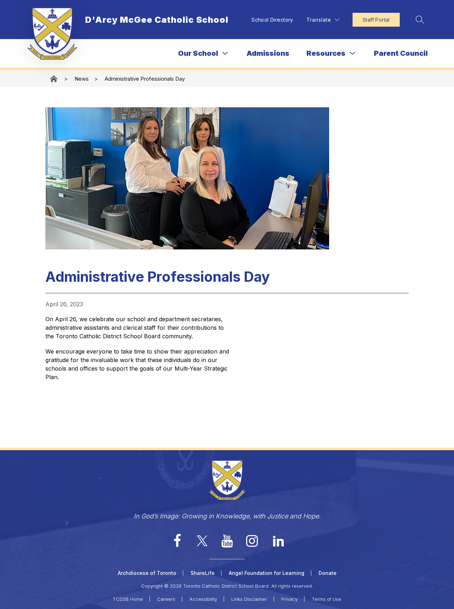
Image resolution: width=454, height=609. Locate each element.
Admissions (268, 53)
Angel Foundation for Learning (266, 573)
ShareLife (202, 573)
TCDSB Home (128, 599)
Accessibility (203, 599)
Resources (325, 53)
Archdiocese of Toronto (147, 573)
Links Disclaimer (249, 599)
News (81, 78)
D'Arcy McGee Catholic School (54, 78)
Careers (166, 599)
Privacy (289, 599)
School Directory (272, 20)
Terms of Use (326, 599)
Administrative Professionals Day (145, 78)
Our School (198, 53)
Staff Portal (376, 20)
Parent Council (401, 53)
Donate (328, 573)
